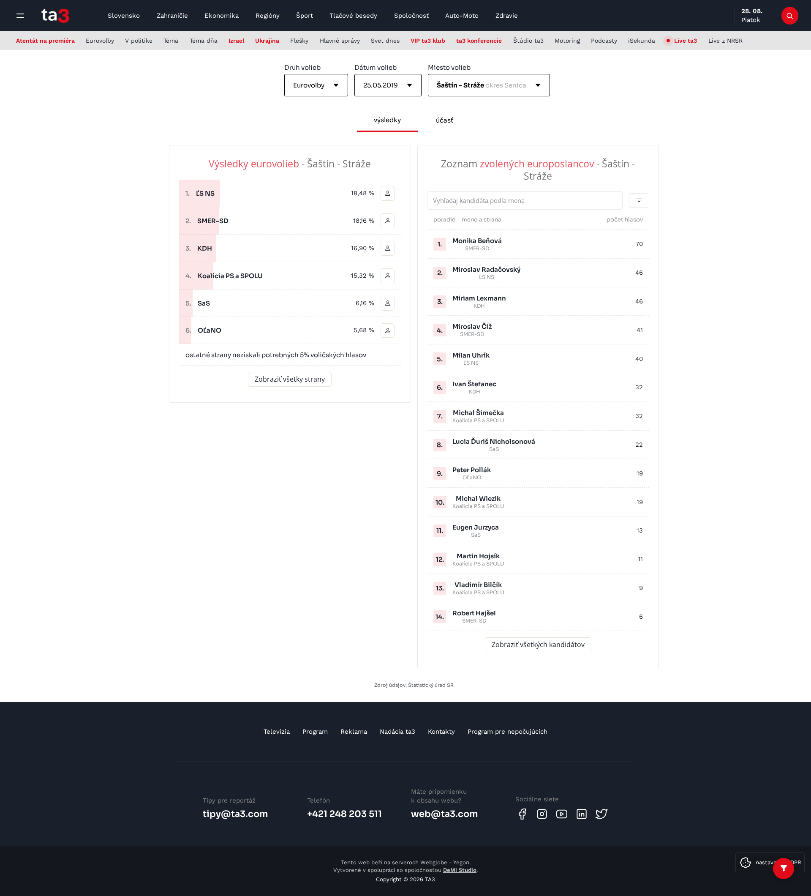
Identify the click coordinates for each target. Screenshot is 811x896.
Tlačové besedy (353, 15)
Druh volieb (302, 67)
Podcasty (604, 40)
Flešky (299, 40)
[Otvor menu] (20, 15)
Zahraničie (172, 15)
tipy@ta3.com (235, 814)
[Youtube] (562, 814)
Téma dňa (204, 40)
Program (315, 731)
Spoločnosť (411, 15)
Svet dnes (385, 40)
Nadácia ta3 (397, 731)
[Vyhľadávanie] (790, 16)
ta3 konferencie (479, 40)
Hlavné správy (340, 40)
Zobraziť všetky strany (290, 379)
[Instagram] (542, 814)
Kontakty (441, 731)
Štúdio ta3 (528, 40)
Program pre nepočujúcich (507, 731)
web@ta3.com (444, 814)
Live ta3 (685, 40)
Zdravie (506, 15)
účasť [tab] (444, 120)
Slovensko (124, 15)
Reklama (353, 731)
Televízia (277, 731)
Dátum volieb (375, 67)
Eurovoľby (100, 40)
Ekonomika (221, 15)
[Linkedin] (581, 814)
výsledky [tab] (387, 120)
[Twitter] (601, 814)
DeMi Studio (459, 870)
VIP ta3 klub (428, 40)
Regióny (268, 15)
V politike (138, 40)
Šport (304, 15)
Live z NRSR (725, 40)
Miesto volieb (449, 67)
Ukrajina (267, 40)
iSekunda (641, 40)
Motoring (567, 40)
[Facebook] (522, 814)
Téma (170, 40)
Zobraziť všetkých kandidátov (538, 644)
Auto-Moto (462, 15)
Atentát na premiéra (45, 40)
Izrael (236, 40)
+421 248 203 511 (344, 814)
